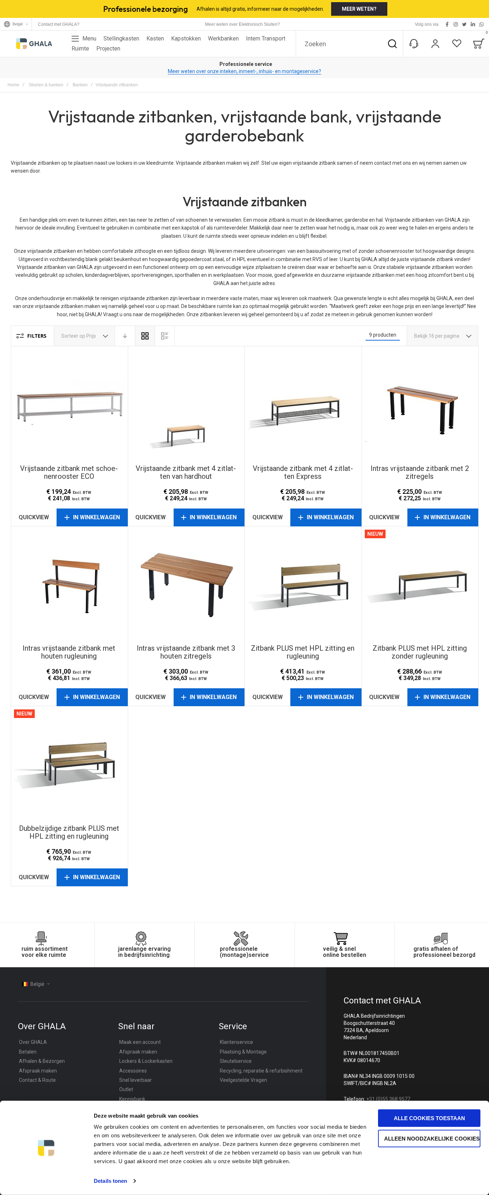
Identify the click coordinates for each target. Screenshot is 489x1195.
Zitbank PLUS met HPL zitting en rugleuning (303, 585)
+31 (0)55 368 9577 (388, 1099)
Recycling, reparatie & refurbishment (261, 1071)
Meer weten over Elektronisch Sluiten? (242, 24)
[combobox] (349, 43)
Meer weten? (359, 9)
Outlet (126, 1089)
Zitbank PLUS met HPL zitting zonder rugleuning (420, 585)
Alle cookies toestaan (429, 1118)
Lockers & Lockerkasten (146, 1061)
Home (13, 84)
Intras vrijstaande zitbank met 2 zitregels (420, 405)
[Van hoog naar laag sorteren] (125, 336)
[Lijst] (165, 336)
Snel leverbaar (135, 1080)
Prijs (91, 336)
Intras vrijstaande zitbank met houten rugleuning (69, 585)
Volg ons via (427, 24)
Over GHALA (33, 1042)
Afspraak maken (38, 1071)
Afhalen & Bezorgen (42, 1061)
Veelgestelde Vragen (243, 1080)
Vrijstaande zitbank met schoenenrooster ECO (69, 405)
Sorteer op (73, 336)
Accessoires (133, 1071)
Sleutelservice (236, 1061)
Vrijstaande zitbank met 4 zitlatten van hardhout (186, 405)
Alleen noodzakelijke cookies (432, 1138)
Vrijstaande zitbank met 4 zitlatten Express (303, 405)
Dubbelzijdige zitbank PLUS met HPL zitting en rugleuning (69, 764)
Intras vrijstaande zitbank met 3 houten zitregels (186, 585)
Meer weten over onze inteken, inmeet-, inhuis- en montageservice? (244, 71)
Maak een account (140, 1042)
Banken (80, 84)
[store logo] (34, 43)
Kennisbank (132, 1099)
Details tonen (110, 1181)
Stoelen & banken (46, 84)
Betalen (28, 1052)
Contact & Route (37, 1080)
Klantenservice (236, 1042)
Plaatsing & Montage (243, 1052)
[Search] (392, 43)
